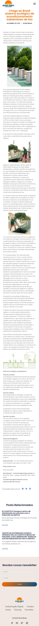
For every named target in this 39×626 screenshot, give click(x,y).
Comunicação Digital (14, 606)
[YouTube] (17, 623)
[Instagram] (27, 623)
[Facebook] (12, 623)
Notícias (17, 609)
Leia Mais (5, 525)
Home (8, 609)
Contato (30, 606)
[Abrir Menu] (34, 4)
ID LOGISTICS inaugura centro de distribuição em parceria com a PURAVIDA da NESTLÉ (16, 513)
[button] (23, 489)
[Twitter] (22, 623)
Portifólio (29, 609)
